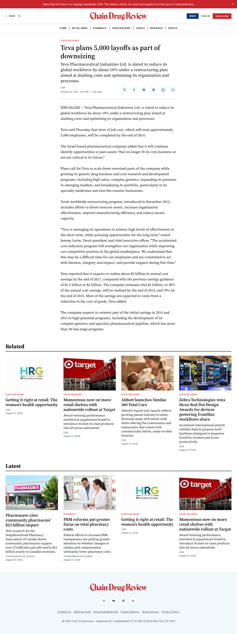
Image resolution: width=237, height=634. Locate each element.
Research (156, 28)
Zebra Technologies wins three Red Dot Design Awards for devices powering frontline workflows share (202, 409)
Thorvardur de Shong (20, 556)
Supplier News (121, 28)
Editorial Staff (82, 611)
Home (63, 28)
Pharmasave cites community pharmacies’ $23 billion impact (28, 520)
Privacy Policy (171, 611)
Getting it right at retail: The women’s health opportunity (32, 402)
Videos (140, 28)
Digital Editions (130, 611)
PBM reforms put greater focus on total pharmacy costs (87, 524)
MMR (192, 16)
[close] (233, 4)
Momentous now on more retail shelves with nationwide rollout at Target (89, 404)
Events (172, 28)
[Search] (19, 16)
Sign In (205, 16)
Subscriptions (150, 611)
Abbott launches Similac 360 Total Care (144, 402)
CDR (63, 87)
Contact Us (64, 611)
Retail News (80, 28)
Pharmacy (100, 28)
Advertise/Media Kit (105, 611)
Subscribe (222, 16)
